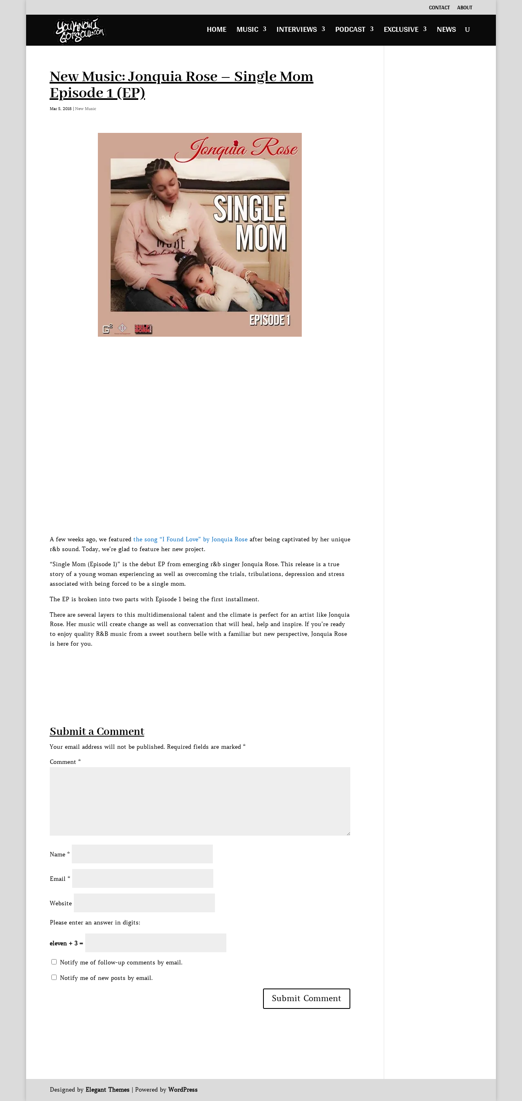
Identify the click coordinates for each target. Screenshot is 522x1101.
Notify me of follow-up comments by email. (121, 962)
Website (61, 903)
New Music (85, 108)
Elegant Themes (108, 1089)
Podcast (350, 31)
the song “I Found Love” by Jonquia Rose (190, 539)
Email (60, 879)
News (446, 31)
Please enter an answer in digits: (95, 922)
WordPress (183, 1089)
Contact (439, 8)
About (464, 8)
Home (216, 31)
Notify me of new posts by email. (106, 978)
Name (60, 854)
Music (247, 31)
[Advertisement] (198, 667)
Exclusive (401, 31)
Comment (65, 762)
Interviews (296, 31)
